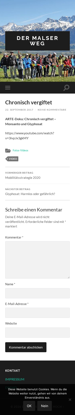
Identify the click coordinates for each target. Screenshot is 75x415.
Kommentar (14, 237)
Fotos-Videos (20, 150)
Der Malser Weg (38, 41)
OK (29, 406)
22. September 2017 (19, 109)
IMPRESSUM (14, 379)
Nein (44, 406)
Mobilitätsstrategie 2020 (22, 175)
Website (11, 323)
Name (10, 284)
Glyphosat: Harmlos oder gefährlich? (30, 192)
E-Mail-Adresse (17, 304)
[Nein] (70, 400)
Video (13, 158)
